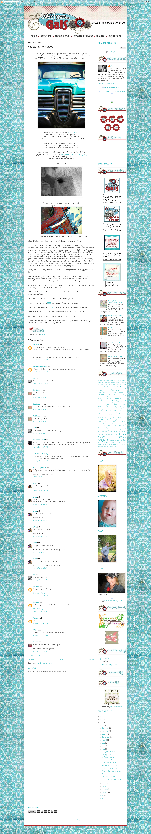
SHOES (108, 426)
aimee (35, 483)
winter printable (106, 446)
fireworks (113, 397)
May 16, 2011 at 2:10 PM (40, 477)
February (105, 789)
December (105, 728)
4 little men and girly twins (109, 665)
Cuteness (116, 393)
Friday (117, 399)
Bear (124, 384)
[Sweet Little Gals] (112, 280)
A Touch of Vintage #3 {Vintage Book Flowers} (115, 356)
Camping (100, 391)
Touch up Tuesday (107, 760)
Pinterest (101, 419)
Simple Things (119, 426)
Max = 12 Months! (105, 660)
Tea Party (116, 432)
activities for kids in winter (113, 380)
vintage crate (116, 442)
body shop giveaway (103, 389)
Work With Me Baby (108, 777)
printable (117, 420)
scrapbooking (122, 424)
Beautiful (100, 387)
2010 (102, 796)
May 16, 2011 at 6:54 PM (40, 552)
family (124, 395)
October (104, 734)
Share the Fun (102, 426)
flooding (100, 399)
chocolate (123, 391)
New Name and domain (109, 766)
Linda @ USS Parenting (40, 454)
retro (117, 424)
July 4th (106, 405)
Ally (104, 383)
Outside (114, 413)
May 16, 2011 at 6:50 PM (40, 521)
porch (113, 420)
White (108, 444)
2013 (102, 719)
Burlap (124, 389)
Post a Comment (36, 656)
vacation (111, 440)
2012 (102, 722)
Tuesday (121, 437)
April (104, 783)
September (106, 737)
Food (108, 399)
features (108, 397)
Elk (114, 395)
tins (112, 434)
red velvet (105, 424)
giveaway (115, 401)
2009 (102, 799)
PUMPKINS (101, 422)
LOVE (112, 407)
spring (120, 428)
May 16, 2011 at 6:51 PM (40, 536)
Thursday (107, 434)
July (103, 743)
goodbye (120, 401)
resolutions (112, 424)
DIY (99, 395)
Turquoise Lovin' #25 (114, 342)
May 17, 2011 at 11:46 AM (40, 596)
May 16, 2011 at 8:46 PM (40, 580)
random (113, 422)
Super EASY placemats (109, 763)
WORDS (113, 446)
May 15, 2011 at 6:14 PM (40, 398)
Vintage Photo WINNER (109, 751)
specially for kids (113, 428)
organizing (100, 413)
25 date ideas (102, 380)
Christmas (101, 393)
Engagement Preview (115, 315)
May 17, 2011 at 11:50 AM (40, 612)
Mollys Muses (72, 132)
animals (108, 383)
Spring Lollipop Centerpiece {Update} (115, 302)
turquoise (103, 440)
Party (118, 413)
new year (113, 411)
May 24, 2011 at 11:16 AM (40, 651)
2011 (101, 725)
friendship (123, 399)
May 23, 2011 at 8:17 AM (40, 624)
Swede (124, 430)
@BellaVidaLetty (38, 609)
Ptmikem (36, 618)
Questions (107, 422)
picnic (124, 418)
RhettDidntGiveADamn (40, 367)
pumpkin (123, 420)
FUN (110, 401)
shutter (113, 426)
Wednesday (102, 444)
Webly (35, 630)
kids (111, 405)
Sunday (118, 430)
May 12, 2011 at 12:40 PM (40, 384)
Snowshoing (105, 428)
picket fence (117, 417)
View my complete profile (106, 83)
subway (107, 430)
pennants (123, 413)
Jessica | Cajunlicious (39, 467)
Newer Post (32, 660)
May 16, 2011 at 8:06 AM (40, 461)
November (105, 731)
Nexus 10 (118, 411)
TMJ (116, 434)
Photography (104, 417)
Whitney (113, 444)
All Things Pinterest (108, 757)
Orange (124, 411)
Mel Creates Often (39, 440)
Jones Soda (101, 405)
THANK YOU (123, 432)
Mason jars (101, 409)
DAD (120, 393)
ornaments (107, 413)
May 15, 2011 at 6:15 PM (40, 410)
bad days (119, 384)
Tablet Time (111, 432)
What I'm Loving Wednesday (111, 771)
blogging (119, 386)
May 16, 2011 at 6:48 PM (40, 491)
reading (118, 422)
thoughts (100, 434)
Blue (125, 387)
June (104, 746)
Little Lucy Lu (104, 658)
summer (112, 430)
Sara (34, 378)
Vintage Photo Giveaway (109, 768)
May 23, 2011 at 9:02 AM (40, 635)
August (104, 740)
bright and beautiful (115, 389)
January (105, 792)
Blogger (79, 820)
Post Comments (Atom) (44, 663)
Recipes (123, 422)
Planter (109, 420)
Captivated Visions (116, 707)
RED (99, 424)
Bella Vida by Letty (39, 593)
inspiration (123, 403)
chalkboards (115, 391)
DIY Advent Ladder (114, 328)
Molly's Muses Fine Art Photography (74, 154)
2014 (102, 716)
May (103, 749)
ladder (114, 405)
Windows (123, 444)
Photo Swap (106, 415)
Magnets (117, 407)
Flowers (105, 399)
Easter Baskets (109, 395)
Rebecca (35, 642)
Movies (103, 411)
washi (124, 442)
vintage (106, 442)
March (104, 786)
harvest (105, 403)
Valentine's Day (120, 440)
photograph (123, 415)
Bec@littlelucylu (37, 390)
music (107, 411)
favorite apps (101, 397)
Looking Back (105, 407)
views (99, 442)
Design (124, 393)
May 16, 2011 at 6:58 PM (40, 568)
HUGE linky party (113, 403)
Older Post (91, 660)
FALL (120, 395)
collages (107, 393)
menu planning (110, 409)
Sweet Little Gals (102, 432)
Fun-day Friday (106, 754)
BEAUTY (106, 387)
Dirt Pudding (106, 774)
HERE (41, 292)
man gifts (123, 407)
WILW (118, 444)
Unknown (36, 345)
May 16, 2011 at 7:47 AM (40, 447)
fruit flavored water (103, 401)
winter (100, 446)
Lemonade (119, 405)
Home (62, 660)
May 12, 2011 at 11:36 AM (40, 372)
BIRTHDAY (112, 387)
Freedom (112, 399)
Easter (102, 395)
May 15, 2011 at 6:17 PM (40, 433)
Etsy (117, 395)
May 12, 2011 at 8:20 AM (40, 360)
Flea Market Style (121, 397)
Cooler (111, 393)
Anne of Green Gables (117, 383)
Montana (117, 409)
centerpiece (108, 391)
